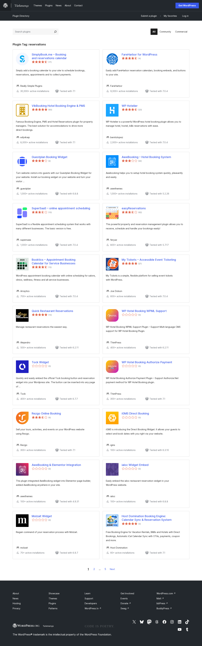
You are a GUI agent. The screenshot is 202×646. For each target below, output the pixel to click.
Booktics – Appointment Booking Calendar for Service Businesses (53, 261)
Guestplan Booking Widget (49, 157)
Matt (160, 598)
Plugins (52, 603)
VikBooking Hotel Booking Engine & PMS (58, 105)
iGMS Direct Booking (135, 413)
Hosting (17, 603)
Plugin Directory (21, 16)
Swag (125, 608)
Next (112, 569)
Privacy (16, 608)
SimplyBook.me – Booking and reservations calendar (49, 56)
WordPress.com (166, 593)
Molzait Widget (42, 516)
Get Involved (127, 593)
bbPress (162, 603)
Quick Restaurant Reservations (52, 311)
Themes (53, 598)
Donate (126, 603)
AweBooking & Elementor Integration (56, 465)
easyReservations (134, 208)
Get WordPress (187, 5)
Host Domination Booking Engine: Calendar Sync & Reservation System (147, 517)
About (16, 593)
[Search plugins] (55, 32)
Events (124, 598)
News (15, 598)
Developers (91, 603)
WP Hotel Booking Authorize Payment (147, 362)
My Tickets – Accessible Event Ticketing (149, 259)
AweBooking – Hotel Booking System (146, 157)
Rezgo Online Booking (46, 413)
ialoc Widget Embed (135, 465)
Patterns (53, 608)
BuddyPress (164, 608)
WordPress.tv (93, 608)
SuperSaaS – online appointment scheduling (61, 208)
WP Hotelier (130, 105)
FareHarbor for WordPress (139, 54)
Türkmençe (48, 626)
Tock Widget (40, 362)
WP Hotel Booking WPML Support (144, 311)
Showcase (54, 593)
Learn (87, 593)
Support (89, 598)
